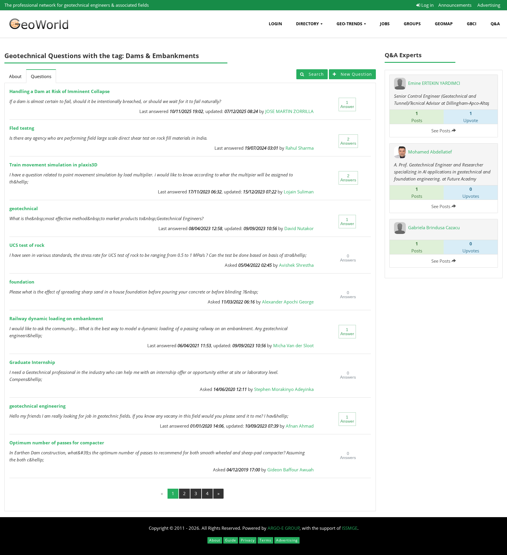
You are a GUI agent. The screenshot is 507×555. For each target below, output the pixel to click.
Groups (412, 23)
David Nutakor (299, 228)
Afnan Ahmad (300, 426)
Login (275, 23)
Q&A (495, 23)
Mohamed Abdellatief (430, 152)
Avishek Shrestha (296, 265)
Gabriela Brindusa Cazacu (434, 227)
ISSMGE (349, 528)
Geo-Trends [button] (349, 23)
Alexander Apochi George (288, 302)
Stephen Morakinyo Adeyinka (284, 389)
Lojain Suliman (299, 192)
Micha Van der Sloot (293, 345)
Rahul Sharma (299, 148)
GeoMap (444, 23)
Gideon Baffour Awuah (290, 470)
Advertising (488, 5)
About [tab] (15, 76)
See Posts (441, 131)
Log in (427, 5)
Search (315, 74)
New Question (355, 74)
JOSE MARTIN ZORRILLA (289, 111)
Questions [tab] (41, 76)
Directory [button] (307, 23)
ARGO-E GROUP (284, 528)
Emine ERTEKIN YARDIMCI (434, 83)
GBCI (471, 23)
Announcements (454, 5)
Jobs (385, 23)
